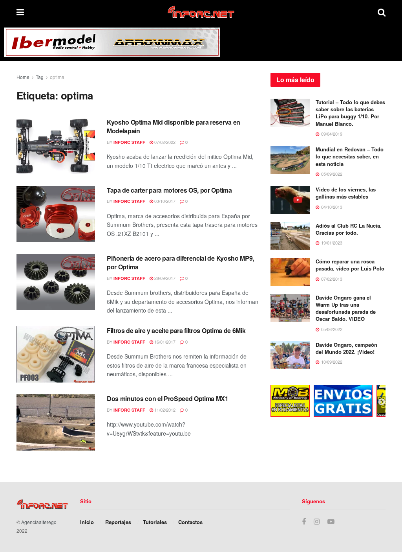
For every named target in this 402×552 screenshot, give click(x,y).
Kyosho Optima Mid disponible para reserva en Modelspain (173, 126)
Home (22, 77)
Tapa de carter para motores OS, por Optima (169, 190)
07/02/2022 (164, 142)
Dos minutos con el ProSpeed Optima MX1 (167, 398)
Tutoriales (155, 522)
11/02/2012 (164, 410)
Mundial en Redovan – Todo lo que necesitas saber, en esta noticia (350, 156)
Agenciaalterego (39, 522)
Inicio (87, 522)
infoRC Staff (129, 142)
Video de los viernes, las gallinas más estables (346, 193)
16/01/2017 (164, 342)
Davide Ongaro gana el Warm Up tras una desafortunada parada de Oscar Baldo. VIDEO (346, 308)
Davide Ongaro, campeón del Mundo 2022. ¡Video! (346, 348)
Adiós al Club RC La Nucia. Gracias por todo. (349, 229)
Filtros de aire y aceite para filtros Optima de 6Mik (176, 330)
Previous (265, 402)
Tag (40, 77)
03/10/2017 (164, 201)
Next (382, 402)
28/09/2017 (164, 278)
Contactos (190, 522)
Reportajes (118, 522)
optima (57, 77)
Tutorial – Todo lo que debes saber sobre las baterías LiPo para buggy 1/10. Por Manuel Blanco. (350, 112)
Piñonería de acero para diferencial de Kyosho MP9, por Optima (180, 262)
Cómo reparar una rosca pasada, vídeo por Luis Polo (350, 265)
